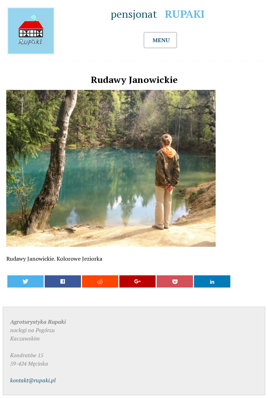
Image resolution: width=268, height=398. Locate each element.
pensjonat (157, 14)
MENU (161, 40)
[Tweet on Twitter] (25, 281)
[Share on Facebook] (63, 281)
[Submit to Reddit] (100, 281)
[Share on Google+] (137, 281)
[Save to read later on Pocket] (175, 281)
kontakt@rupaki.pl (32, 380)
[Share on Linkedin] (212, 281)
